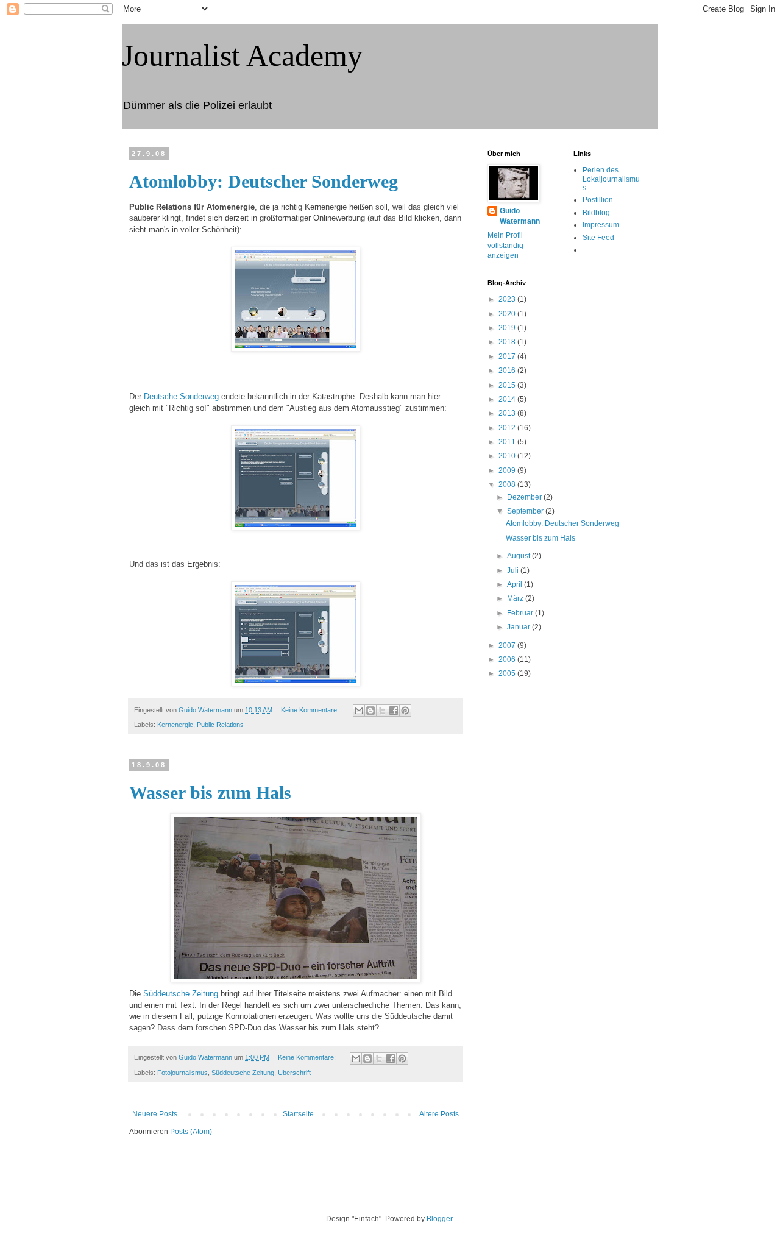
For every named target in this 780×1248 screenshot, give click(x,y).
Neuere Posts (154, 1114)
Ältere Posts (439, 1114)
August (519, 555)
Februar (521, 613)
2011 (507, 442)
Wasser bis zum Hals (210, 792)
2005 (507, 673)
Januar (519, 627)
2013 (507, 413)
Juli (513, 570)
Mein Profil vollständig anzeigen (505, 245)
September (526, 511)
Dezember (525, 497)
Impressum (601, 225)
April (515, 584)
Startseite (298, 1114)
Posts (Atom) (191, 1131)
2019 (507, 328)
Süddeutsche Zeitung (180, 993)
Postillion (598, 200)
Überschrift (294, 1072)
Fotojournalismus (182, 1072)
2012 (507, 428)
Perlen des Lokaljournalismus (611, 179)
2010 (507, 456)
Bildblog (596, 212)
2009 (507, 470)
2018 (507, 342)
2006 (507, 659)
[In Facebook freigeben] (394, 710)
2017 (507, 356)
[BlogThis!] (370, 710)
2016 (507, 370)
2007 (507, 645)
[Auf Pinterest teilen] (405, 710)
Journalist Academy (242, 55)
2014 (507, 399)
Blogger (439, 1218)
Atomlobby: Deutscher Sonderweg (263, 181)
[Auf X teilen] (382, 710)
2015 (507, 385)
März (516, 598)
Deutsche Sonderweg (181, 396)
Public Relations (220, 724)
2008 (507, 484)
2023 (507, 299)
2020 (507, 314)
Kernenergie (175, 724)
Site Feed (598, 237)
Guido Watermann (520, 216)
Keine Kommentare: (311, 710)
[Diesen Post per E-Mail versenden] (359, 710)
